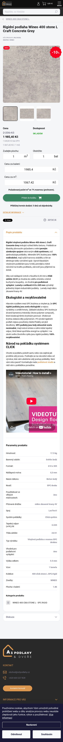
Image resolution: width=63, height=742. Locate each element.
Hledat (56, 12)
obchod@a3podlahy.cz (19, 672)
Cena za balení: (12, 164)
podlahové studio (46, 362)
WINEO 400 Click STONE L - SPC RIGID (30, 602)
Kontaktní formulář (17, 688)
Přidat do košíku (29, 198)
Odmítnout (16, 734)
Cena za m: (10, 176)
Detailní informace (12, 212)
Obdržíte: (37, 151)
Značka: (8, 40)
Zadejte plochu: (11, 151)
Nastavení (31, 724)
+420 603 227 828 (17, 678)
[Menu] (59, 3)
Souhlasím (46, 734)
